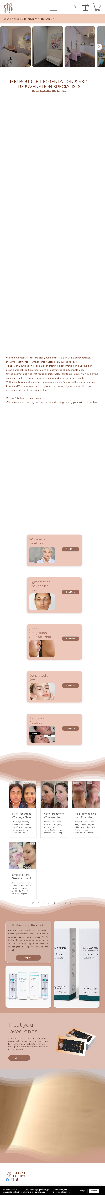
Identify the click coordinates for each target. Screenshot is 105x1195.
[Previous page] (38, 903)
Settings (82, 1190)
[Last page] (76, 903)
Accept (94, 1190)
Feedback (37, 1179)
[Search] (75, 7)
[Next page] (70, 903)
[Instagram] (12, 1180)
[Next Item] (99, 47)
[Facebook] (7, 1180)
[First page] (32, 903)
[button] (97, 7)
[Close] (101, 1190)
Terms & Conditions (41, 1175)
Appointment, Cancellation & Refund (48, 1177)
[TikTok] (17, 1180)
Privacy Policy (38, 1172)
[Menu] (53, 8)
